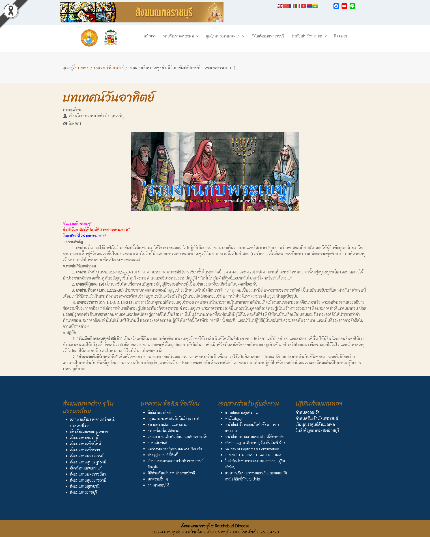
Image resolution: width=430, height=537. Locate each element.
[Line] (352, 6)
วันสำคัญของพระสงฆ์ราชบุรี (317, 430)
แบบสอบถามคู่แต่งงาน (241, 412)
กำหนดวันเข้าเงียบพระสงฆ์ (317, 418)
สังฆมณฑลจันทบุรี (84, 437)
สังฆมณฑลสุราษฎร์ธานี (88, 461)
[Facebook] (336, 6)
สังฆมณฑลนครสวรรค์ (86, 455)
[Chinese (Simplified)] (286, 5)
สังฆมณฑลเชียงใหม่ (85, 443)
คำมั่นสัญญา (234, 418)
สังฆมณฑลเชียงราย (85, 449)
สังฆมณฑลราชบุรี (83, 492)
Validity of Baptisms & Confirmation (252, 448)
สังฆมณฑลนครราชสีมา (88, 473)
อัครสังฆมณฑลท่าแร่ (86, 467)
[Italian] (298, 5)
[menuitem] (149, 36)
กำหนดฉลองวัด (308, 412)
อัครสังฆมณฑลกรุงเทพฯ (89, 431)
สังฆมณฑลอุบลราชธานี (88, 479)
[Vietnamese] (304, 5)
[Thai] (309, 5)
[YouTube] (344, 6)
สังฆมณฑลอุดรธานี (85, 486)
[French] (292, 5)
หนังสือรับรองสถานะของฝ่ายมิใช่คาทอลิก (254, 436)
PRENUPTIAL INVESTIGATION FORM (253, 454)
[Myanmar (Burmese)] (315, 5)
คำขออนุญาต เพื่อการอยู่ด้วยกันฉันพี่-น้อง (255, 442)
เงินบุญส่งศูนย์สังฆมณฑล (315, 424)
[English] (280, 5)
